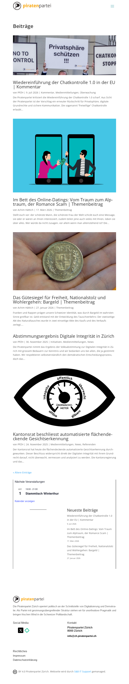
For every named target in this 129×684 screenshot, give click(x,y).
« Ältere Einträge (22, 472)
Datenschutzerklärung (25, 659)
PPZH (20, 92)
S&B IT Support (82, 671)
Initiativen (56, 341)
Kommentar (47, 92)
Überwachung (88, 92)
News (91, 341)
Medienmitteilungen (67, 92)
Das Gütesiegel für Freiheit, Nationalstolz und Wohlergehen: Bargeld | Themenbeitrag (59, 299)
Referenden (89, 444)
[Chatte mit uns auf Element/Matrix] (27, 631)
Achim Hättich (25, 209)
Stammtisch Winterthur (42, 493)
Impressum (19, 655)
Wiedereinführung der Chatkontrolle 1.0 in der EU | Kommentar (64, 84)
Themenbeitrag (63, 209)
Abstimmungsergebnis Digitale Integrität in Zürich (63, 336)
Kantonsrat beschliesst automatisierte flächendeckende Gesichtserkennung (62, 436)
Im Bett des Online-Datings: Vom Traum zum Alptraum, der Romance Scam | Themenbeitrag (63, 202)
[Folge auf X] (20, 630)
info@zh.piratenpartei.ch (81, 636)
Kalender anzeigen (25, 501)
